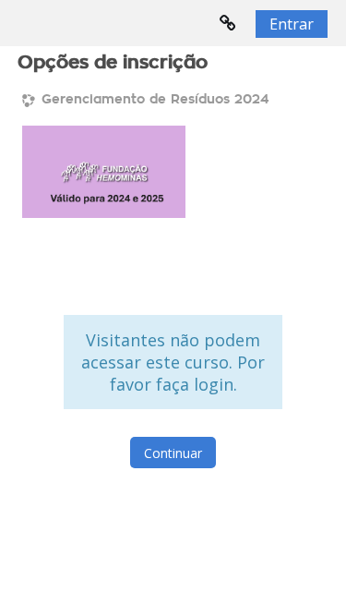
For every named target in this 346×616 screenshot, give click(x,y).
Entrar (291, 24)
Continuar (173, 453)
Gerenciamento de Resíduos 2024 (155, 100)
